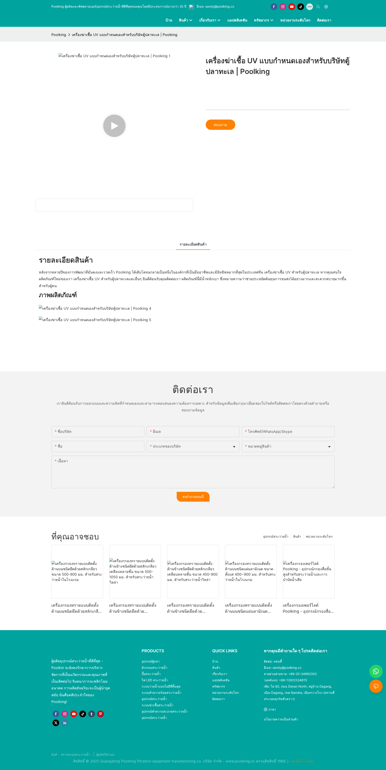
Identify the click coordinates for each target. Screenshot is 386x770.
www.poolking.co (241, 761)
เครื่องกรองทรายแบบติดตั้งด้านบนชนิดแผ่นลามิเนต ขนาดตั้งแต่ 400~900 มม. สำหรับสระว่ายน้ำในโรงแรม (250, 608)
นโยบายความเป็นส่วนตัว (281, 719)
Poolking (58, 34)
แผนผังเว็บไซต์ (301, 761)
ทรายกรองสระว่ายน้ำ (76, 754)
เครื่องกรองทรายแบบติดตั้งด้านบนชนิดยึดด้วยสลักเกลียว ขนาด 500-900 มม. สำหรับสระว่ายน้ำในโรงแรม (77, 608)
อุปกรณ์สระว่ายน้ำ (275, 536)
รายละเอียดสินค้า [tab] (193, 244)
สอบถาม (220, 124)
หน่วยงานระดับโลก (319, 536)
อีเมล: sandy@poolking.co (215, 6)
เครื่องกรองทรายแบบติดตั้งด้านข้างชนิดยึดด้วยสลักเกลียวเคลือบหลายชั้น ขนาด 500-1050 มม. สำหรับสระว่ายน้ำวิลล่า (134, 608)
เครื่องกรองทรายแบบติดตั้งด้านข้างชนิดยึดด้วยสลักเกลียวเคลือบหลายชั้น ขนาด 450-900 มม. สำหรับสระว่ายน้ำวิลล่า (191, 608)
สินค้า (297, 536)
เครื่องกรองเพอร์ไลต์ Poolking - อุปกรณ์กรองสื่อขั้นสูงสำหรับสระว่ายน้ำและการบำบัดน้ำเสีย (307, 608)
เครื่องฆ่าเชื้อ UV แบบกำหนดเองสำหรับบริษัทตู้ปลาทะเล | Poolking (124, 34)
